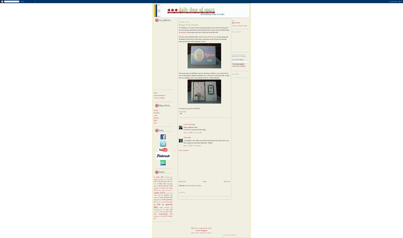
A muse (157, 177)
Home (204, 181)
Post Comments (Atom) (194, 185)
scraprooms (157, 216)
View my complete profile (239, 25)
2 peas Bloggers (201, 230)
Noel (155, 123)
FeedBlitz (242, 66)
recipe (155, 211)
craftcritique (157, 199)
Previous (203, 233)
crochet (159, 202)
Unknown (237, 22)
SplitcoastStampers (159, 95)
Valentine (156, 188)
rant (167, 210)
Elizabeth (156, 113)
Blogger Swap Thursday (189, 25)
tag (163, 216)
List (197, 233)
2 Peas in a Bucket (159, 98)
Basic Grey (163, 179)
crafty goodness (167, 200)
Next (209, 233)
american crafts (160, 190)
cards (156, 193)
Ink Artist (218, 73)
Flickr (155, 93)
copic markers (164, 197)
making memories (164, 207)
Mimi (155, 120)
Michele (156, 118)
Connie (156, 110)
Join (192, 233)
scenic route (168, 212)
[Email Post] (180, 113)
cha (167, 193)
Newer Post (182, 181)
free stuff (169, 202)
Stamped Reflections (208, 37)
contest (155, 197)
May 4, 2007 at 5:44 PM (192, 145)
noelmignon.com (158, 209)
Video (163, 188)
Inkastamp (183, 32)
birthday (168, 190)
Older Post (227, 181)
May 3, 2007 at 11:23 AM (193, 132)
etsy (164, 202)
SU (168, 186)
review (161, 212)
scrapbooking (163, 214)
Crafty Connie (188, 124)
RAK (160, 186)
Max (160, 184)
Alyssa (185, 137)
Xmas (170, 188)
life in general (164, 204)
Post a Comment (184, 150)
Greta (155, 115)
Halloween (164, 181)
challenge (166, 195)
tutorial (170, 216)
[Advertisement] (160, 55)
